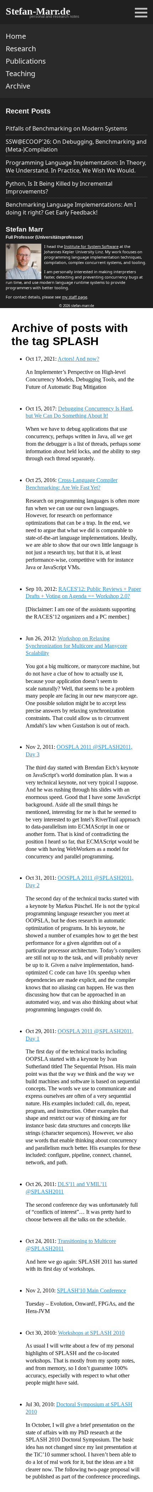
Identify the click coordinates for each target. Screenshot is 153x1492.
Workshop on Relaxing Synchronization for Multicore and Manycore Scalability (76, 645)
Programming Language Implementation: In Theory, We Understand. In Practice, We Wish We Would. (76, 166)
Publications (26, 61)
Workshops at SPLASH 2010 (91, 1333)
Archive (18, 86)
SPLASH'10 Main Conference (91, 1290)
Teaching (20, 73)
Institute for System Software (91, 246)
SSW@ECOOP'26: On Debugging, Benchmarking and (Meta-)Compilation (76, 145)
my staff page (74, 297)
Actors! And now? (78, 359)
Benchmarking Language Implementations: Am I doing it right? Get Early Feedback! (71, 208)
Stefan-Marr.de (38, 11)
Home (16, 36)
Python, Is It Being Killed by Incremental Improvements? (59, 187)
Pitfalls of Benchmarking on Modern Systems (66, 128)
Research (21, 48)
